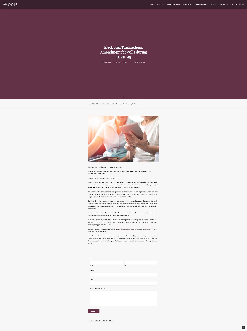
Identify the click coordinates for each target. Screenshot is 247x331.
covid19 (104, 320)
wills (110, 320)
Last (125, 265)
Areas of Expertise (173, 4)
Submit (93, 311)
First (91, 265)
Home (152, 4)
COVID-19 (97, 320)
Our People (187, 4)
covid (90, 320)
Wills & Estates (121, 62)
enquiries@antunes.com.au (124, 229)
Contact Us (224, 4)
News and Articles (201, 4)
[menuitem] (152, 4)
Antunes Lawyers (139, 62)
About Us (160, 4)
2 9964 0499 (152, 229)
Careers (214, 4)
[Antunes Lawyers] (10, 4)
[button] (233, 4)
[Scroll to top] (243, 327)
